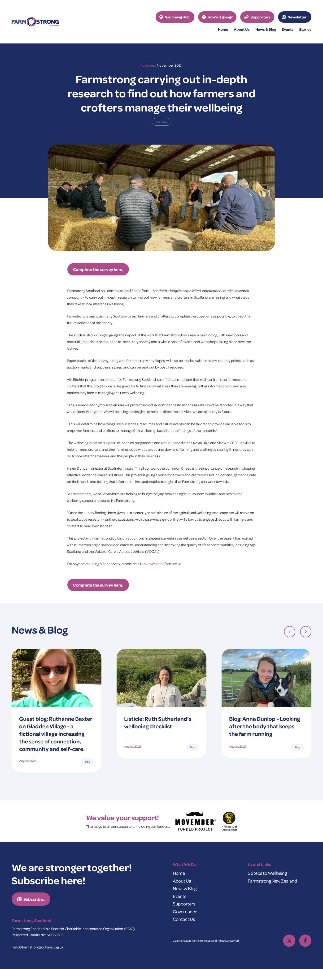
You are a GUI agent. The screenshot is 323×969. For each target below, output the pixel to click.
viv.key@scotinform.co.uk (162, 563)
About (242, 29)
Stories (305, 29)
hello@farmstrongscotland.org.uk (37, 947)
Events (287, 29)
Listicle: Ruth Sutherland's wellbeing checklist (157, 722)
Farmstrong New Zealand (272, 881)
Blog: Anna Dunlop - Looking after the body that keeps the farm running (264, 726)
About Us (182, 881)
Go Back (161, 122)
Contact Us (184, 919)
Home (223, 29)
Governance (185, 911)
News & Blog (184, 888)
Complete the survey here (97, 269)
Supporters (184, 904)
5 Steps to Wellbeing (267, 873)
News (265, 29)
